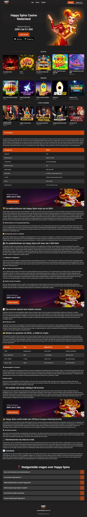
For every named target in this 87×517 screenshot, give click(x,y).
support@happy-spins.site (43, 510)
